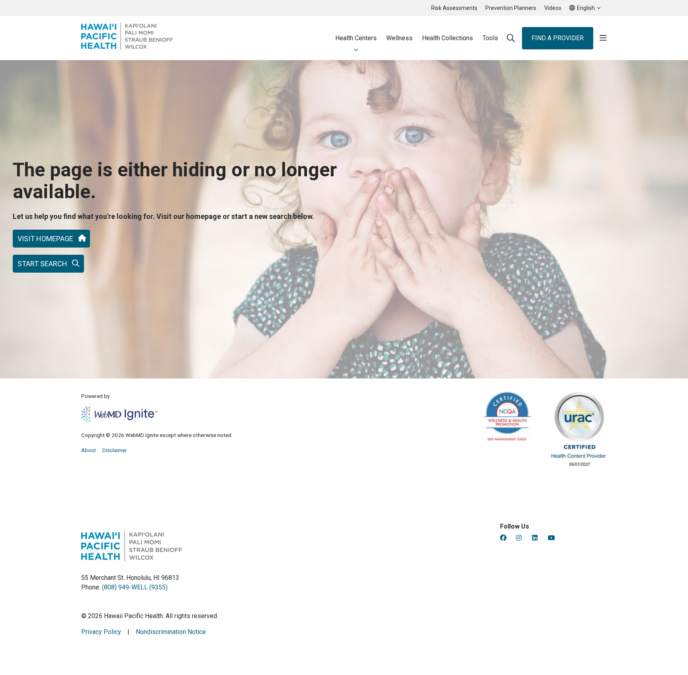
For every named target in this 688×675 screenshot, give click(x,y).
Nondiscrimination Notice (171, 632)
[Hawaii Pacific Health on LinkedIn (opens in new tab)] (535, 538)
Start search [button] (42, 263)
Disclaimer (114, 450)
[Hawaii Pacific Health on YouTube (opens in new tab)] (551, 538)
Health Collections (447, 38)
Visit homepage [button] (45, 238)
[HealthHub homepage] (127, 38)
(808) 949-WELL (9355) (135, 587)
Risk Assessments (454, 8)
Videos (552, 8)
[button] (603, 38)
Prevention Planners (510, 8)
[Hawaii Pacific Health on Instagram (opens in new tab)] (519, 538)
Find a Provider (558, 38)
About (88, 450)
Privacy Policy (101, 632)
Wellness (399, 38)
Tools (490, 38)
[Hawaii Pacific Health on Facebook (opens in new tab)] (503, 538)
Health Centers (356, 38)
